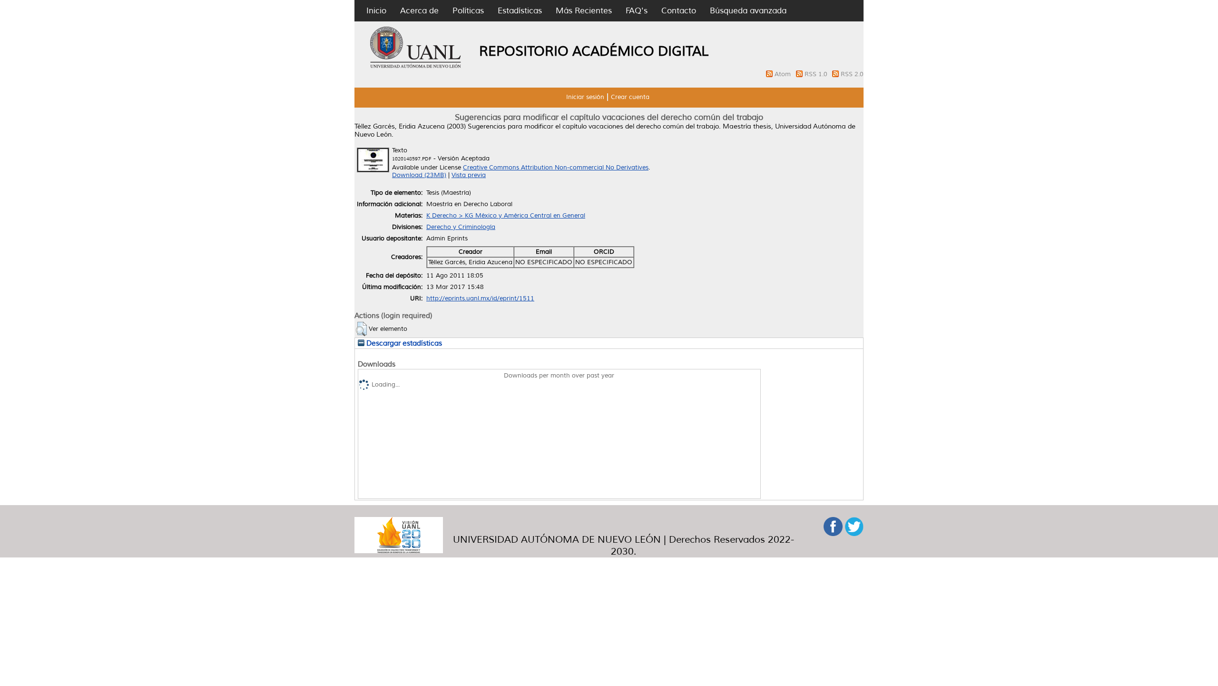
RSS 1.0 (817, 74)
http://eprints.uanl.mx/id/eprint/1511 (480, 298)
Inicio (376, 11)
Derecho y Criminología (460, 227)
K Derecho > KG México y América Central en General (505, 215)
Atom (784, 74)
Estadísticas (520, 11)
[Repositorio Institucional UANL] (416, 66)
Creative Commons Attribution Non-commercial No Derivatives (555, 167)
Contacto (678, 11)
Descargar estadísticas (403, 343)
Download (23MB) (419, 175)
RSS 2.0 (852, 74)
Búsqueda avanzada (748, 11)
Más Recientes (584, 11)
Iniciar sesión (585, 97)
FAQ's (637, 11)
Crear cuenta (630, 97)
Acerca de (419, 11)
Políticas (468, 11)
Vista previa (469, 175)
